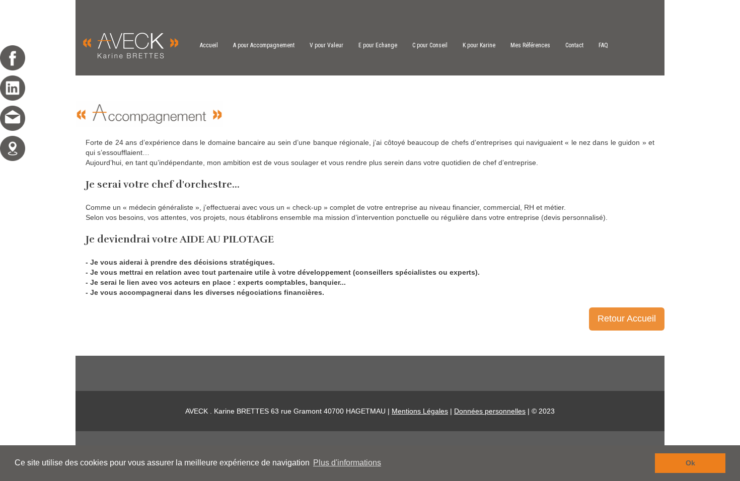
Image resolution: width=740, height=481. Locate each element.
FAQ (603, 45)
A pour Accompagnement (263, 45)
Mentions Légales (420, 411)
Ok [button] (690, 463)
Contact (574, 45)
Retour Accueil (627, 318)
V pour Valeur (326, 45)
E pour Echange (377, 45)
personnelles (504, 411)
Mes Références (530, 45)
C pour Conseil (430, 45)
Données (468, 411)
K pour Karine (479, 45)
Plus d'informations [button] (347, 462)
